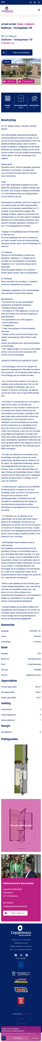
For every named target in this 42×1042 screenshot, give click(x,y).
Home (20, 24)
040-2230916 (8, 903)
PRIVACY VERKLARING (21, 1024)
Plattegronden (28, 81)
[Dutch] (2, 2)
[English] (4, 2)
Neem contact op (18, 913)
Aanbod (29, 24)
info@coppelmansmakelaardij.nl (15, 906)
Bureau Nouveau (26, 1014)
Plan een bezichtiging (21, 52)
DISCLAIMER (21, 1019)
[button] (39, 9)
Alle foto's (11, 81)
